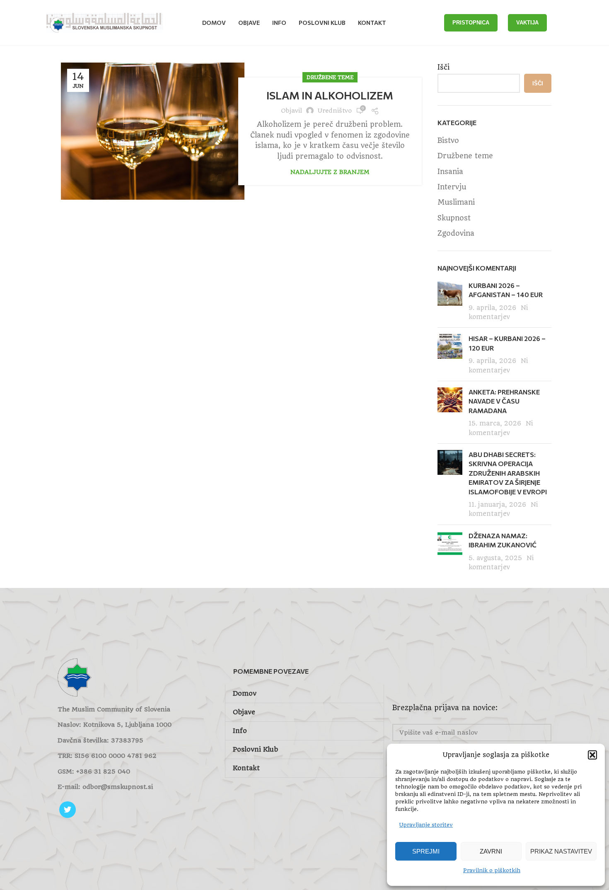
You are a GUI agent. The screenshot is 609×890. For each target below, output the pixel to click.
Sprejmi (426, 851)
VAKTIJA (527, 22)
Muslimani (456, 202)
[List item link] (137, 771)
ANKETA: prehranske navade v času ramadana (504, 401)
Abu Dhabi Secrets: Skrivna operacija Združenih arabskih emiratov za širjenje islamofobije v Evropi (508, 473)
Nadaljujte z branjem (329, 172)
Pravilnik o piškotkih (491, 870)
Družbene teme (330, 77)
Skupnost (454, 218)
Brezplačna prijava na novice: (445, 708)
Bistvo (448, 140)
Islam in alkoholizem (329, 95)
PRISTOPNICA (470, 22)
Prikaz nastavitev (561, 851)
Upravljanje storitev (426, 825)
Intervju (451, 187)
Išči (443, 67)
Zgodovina (455, 233)
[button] (592, 755)
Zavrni (491, 851)
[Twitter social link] (67, 809)
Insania (450, 171)
